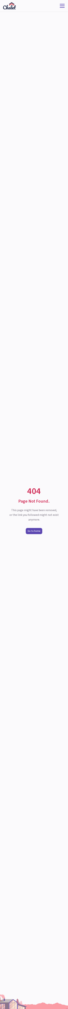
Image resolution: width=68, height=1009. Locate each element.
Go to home (34, 531)
